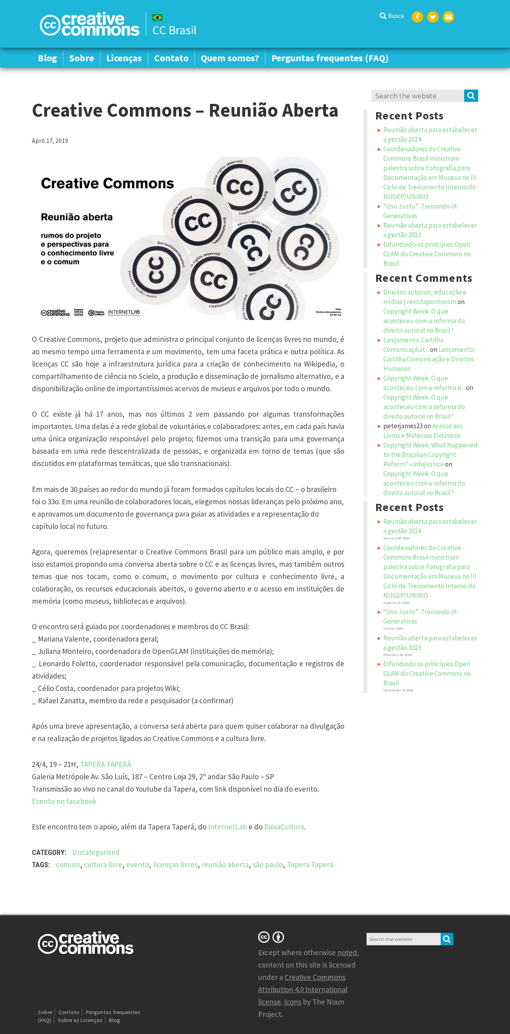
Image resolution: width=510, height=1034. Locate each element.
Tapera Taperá (310, 864)
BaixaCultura (284, 826)
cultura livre (103, 864)
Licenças (124, 58)
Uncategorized (96, 852)
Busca (396, 16)
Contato (171, 58)
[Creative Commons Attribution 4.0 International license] (272, 936)
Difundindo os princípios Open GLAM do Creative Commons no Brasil (427, 254)
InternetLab (227, 826)
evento (137, 864)
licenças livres (175, 864)
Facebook (417, 17)
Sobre (81, 58)
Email (448, 17)
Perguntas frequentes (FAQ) (330, 58)
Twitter (433, 17)
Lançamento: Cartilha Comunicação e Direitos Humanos (429, 359)
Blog (47, 58)
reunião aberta (225, 864)
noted (347, 952)
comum (68, 864)
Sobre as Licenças (80, 1020)
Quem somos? (230, 58)
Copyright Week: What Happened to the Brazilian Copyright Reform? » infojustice (430, 454)
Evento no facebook (64, 801)
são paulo (268, 864)
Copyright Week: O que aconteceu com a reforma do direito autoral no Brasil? (424, 321)
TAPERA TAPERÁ (105, 764)
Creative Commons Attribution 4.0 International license (302, 989)
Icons (292, 1002)
